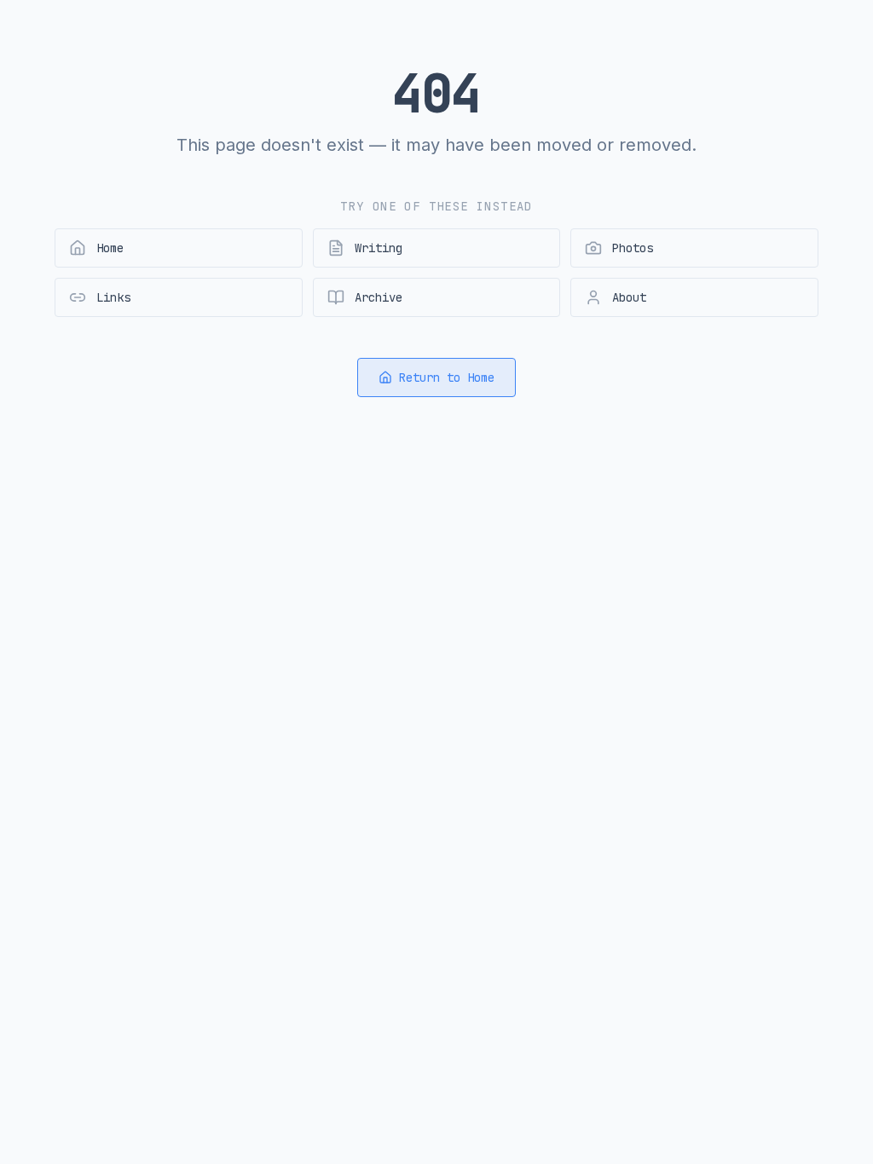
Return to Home (446, 377)
